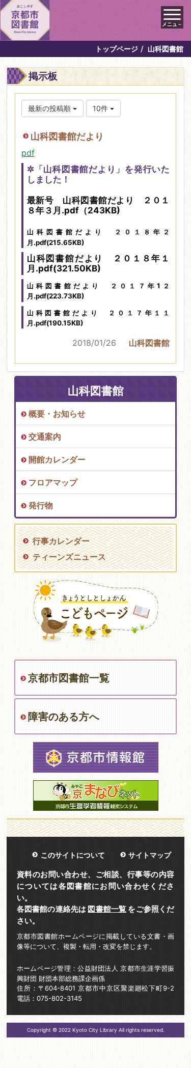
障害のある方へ (63, 716)
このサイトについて (73, 855)
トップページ (116, 48)
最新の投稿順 (50, 108)
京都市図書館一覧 (69, 678)
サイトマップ (149, 855)
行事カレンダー (61, 541)
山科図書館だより (67, 136)
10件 (101, 108)
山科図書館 (149, 343)
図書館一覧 (107, 909)
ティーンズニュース (69, 557)
